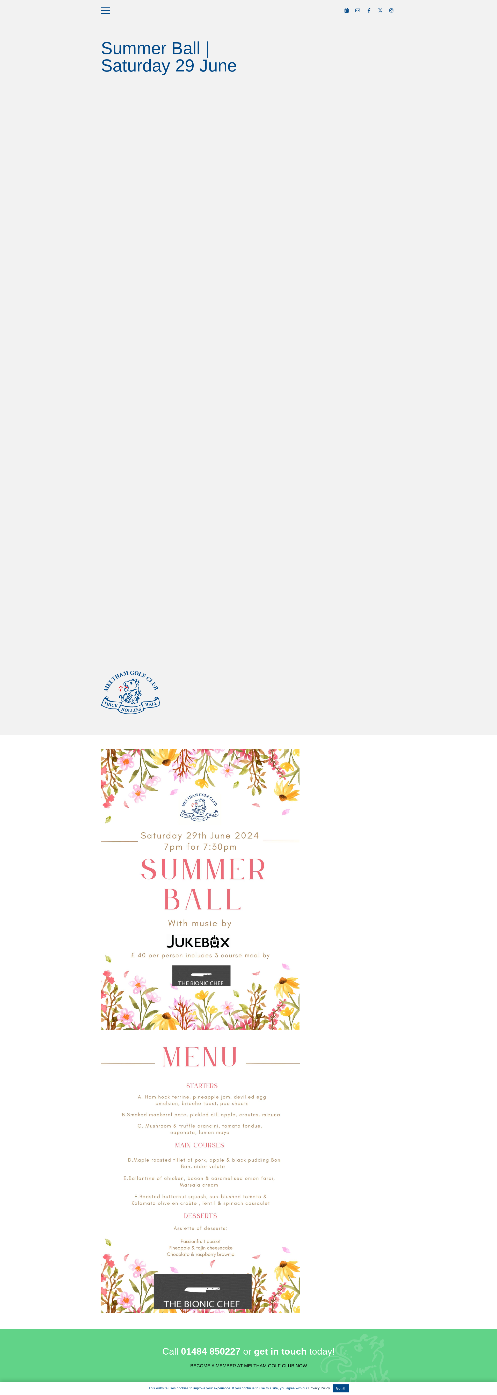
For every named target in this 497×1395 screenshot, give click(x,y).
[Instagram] (391, 10)
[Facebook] (369, 10)
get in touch (280, 1351)
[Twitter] (380, 10)
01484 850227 (210, 1351)
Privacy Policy (319, 1388)
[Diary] (346, 10)
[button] (105, 10)
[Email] (357, 10)
